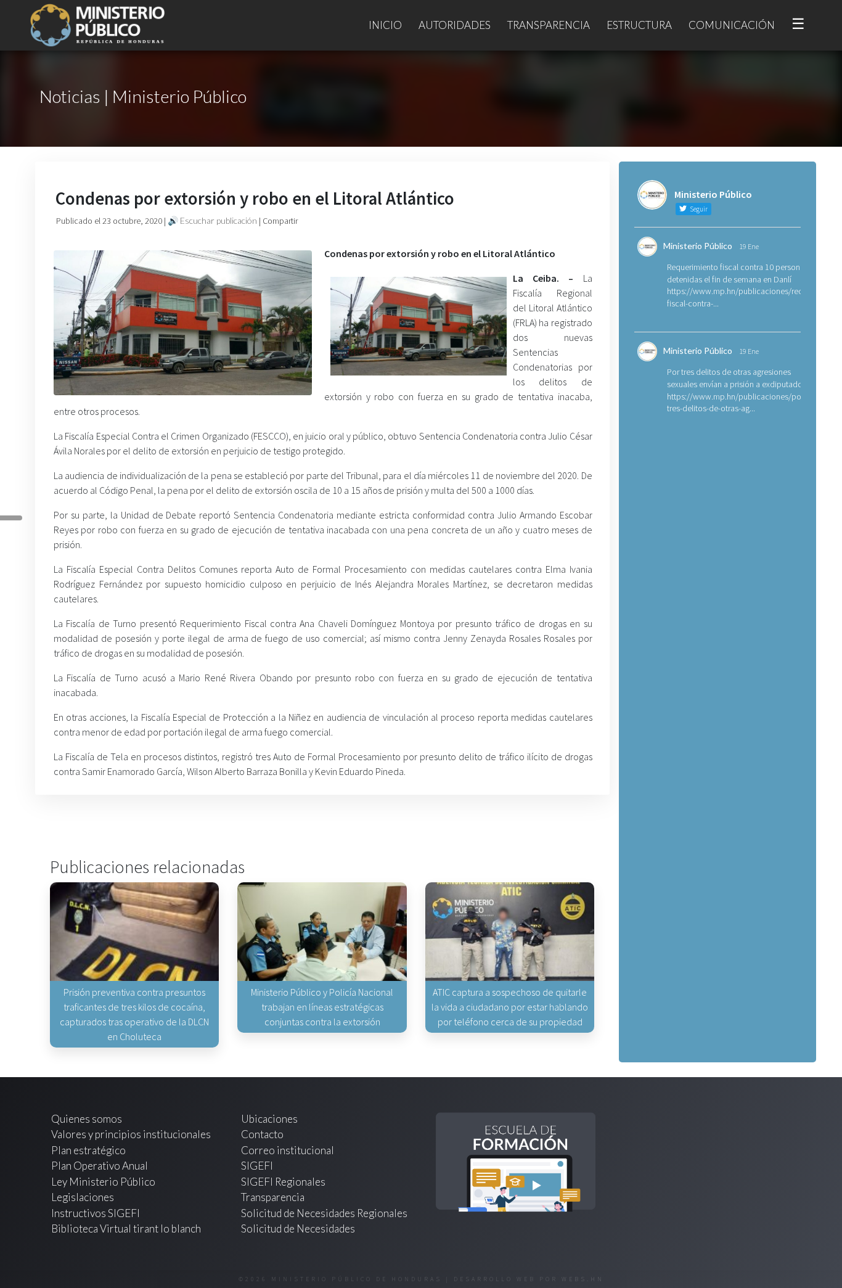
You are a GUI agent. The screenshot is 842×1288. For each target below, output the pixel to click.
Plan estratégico (89, 1150)
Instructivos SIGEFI (95, 1213)
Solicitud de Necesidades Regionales (324, 1213)
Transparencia (548, 24)
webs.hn (583, 1279)
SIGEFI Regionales (283, 1181)
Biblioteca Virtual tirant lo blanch (126, 1228)
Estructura (639, 24)
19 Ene (749, 246)
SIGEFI (257, 1165)
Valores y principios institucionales (131, 1134)
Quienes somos (86, 1118)
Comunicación (732, 24)
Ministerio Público (697, 245)
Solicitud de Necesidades (298, 1228)
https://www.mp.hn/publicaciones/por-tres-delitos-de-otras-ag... (736, 402)
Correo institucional (287, 1150)
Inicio (385, 24)
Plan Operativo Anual (99, 1165)
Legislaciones (82, 1197)
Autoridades (455, 24)
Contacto (262, 1134)
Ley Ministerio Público (103, 1181)
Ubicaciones (269, 1118)
